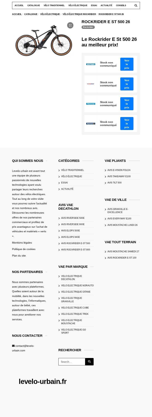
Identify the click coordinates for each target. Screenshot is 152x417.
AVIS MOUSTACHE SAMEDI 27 (123, 251)
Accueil (19, 5)
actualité (67, 189)
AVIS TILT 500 (115, 182)
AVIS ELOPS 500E (70, 230)
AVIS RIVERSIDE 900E (73, 224)
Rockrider (88, 27)
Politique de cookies (23, 249)
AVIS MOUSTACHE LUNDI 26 (123, 225)
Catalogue (33, 5)
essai (64, 182)
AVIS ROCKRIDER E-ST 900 (75, 249)
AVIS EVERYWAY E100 (119, 218)
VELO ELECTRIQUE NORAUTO (77, 285)
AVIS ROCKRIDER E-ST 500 (75, 243)
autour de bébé (21, 305)
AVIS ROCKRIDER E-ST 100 (122, 257)
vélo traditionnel (72, 170)
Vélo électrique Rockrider (79, 14)
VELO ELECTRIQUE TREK (74, 314)
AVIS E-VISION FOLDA (119, 170)
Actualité (106, 5)
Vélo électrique (77, 5)
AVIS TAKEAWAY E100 (119, 176)
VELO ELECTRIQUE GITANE (75, 292)
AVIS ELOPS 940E (70, 237)
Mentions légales (22, 242)
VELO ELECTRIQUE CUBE (75, 307)
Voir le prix (126, 64)
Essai (94, 5)
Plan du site (19, 255)
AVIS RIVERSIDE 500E (73, 218)
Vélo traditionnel (54, 5)
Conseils (121, 5)
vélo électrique (71, 176)
